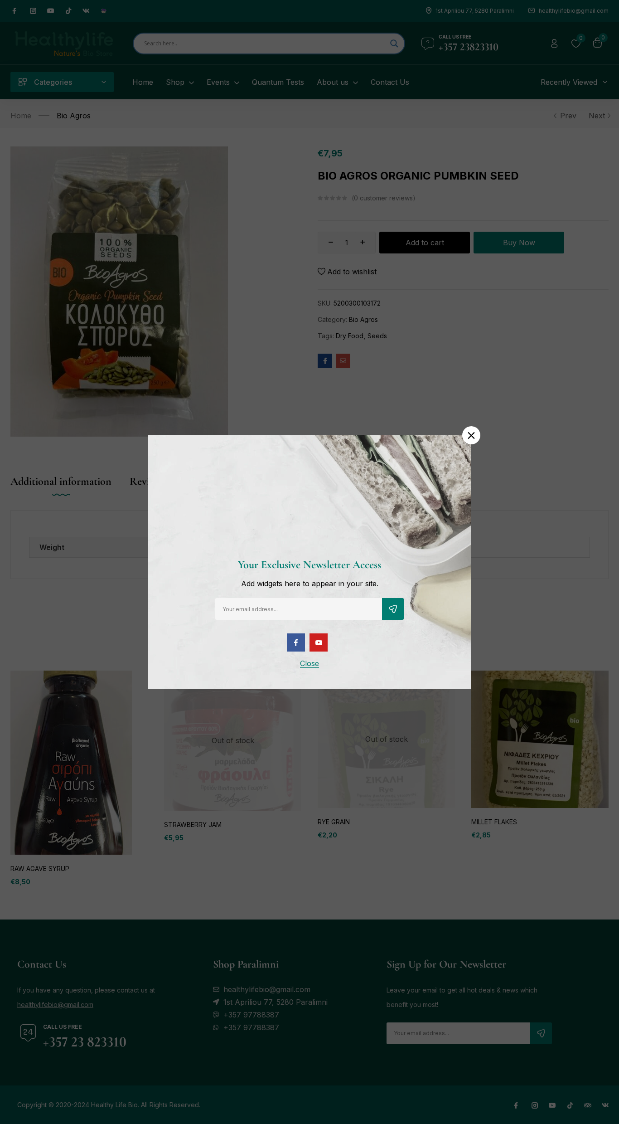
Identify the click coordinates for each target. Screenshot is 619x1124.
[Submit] (393, 609)
